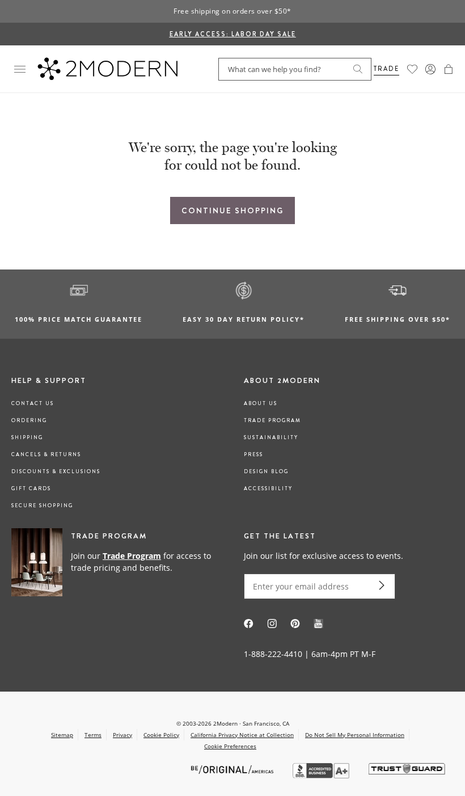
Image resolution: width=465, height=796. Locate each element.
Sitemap (62, 735)
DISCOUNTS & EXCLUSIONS (55, 471)
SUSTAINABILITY (271, 437)
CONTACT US (32, 403)
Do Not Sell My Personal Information (354, 735)
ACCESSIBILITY (268, 488)
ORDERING (29, 420)
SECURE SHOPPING (42, 505)
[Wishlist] (412, 69)
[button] (448, 69)
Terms (93, 735)
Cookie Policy (161, 735)
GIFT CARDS (31, 488)
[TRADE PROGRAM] (116, 562)
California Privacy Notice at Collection (242, 735)
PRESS (253, 454)
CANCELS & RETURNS (46, 454)
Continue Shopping (232, 210)
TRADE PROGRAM (272, 420)
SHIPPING (27, 437)
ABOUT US (260, 403)
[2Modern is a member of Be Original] (233, 769)
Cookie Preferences (230, 746)
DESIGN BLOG (266, 471)
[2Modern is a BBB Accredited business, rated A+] (322, 775)
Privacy (122, 735)
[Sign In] (430, 69)
